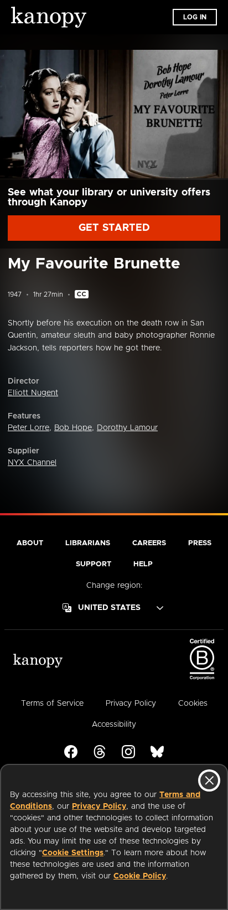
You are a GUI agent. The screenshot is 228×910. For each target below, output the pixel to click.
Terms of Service (52, 703)
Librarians (87, 543)
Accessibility (114, 724)
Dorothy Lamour (127, 428)
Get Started (114, 228)
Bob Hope (73, 428)
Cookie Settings (72, 853)
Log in (194, 17)
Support (93, 564)
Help (143, 564)
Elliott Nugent (33, 393)
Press (199, 543)
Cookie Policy (139, 876)
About (30, 543)
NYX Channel (32, 463)
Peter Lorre (28, 428)
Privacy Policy (99, 806)
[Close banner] (209, 780)
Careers (149, 543)
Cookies (193, 703)
